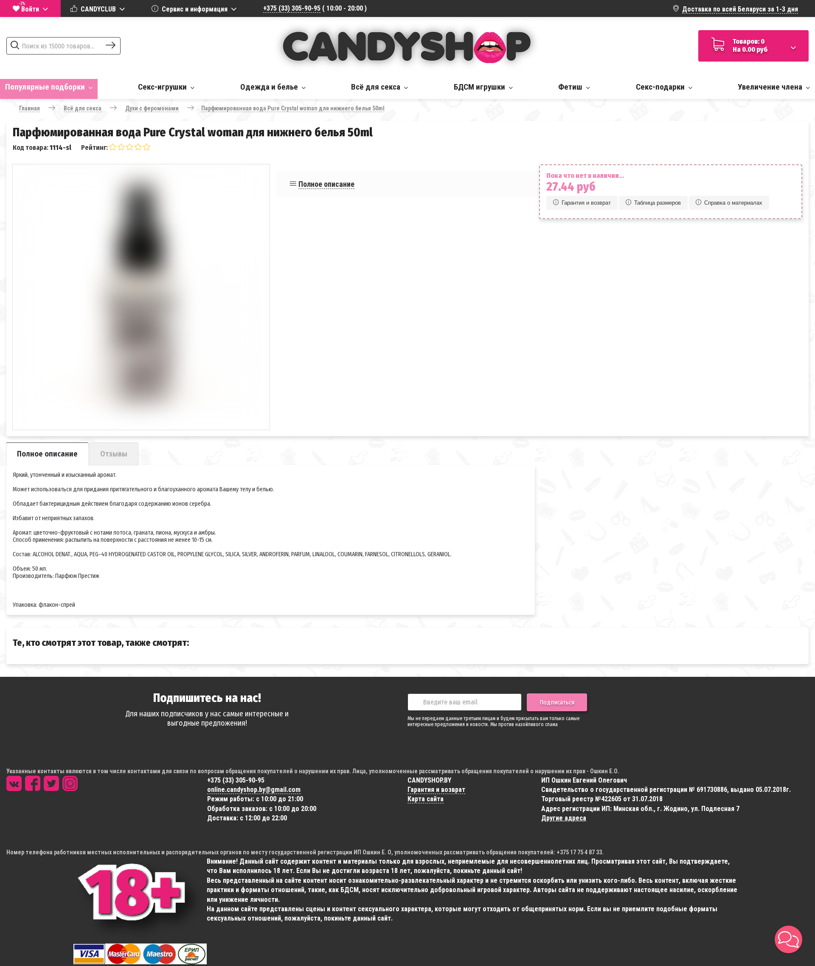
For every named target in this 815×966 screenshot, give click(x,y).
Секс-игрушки (163, 87)
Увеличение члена (771, 87)
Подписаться (557, 702)
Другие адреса (563, 818)
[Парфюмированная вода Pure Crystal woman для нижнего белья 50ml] (141, 292)
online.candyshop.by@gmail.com (254, 790)
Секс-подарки (661, 87)
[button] (788, 939)
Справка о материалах (733, 203)
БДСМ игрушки (480, 87)
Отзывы (113, 454)
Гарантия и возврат (586, 203)
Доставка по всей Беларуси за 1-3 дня (740, 9)
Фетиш (571, 87)
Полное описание (326, 184)
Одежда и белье (270, 87)
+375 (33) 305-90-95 (291, 8)
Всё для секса (376, 87)
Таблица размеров (657, 203)
